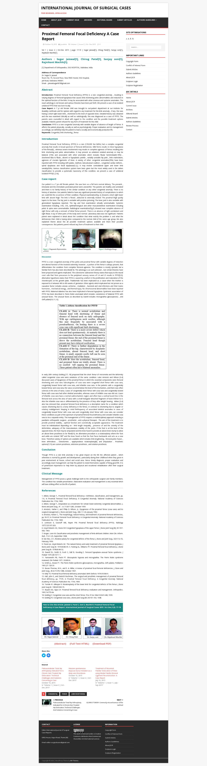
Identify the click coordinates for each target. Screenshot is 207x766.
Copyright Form (132, 61)
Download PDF (101, 643)
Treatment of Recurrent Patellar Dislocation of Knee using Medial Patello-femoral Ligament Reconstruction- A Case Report (106, 673)
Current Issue (72, 20)
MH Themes (74, 761)
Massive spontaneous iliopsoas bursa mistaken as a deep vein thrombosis (80, 670)
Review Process (132, 126)
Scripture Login (132, 81)
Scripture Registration (134, 85)
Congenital (53, 694)
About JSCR (56, 20)
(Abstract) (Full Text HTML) (71, 643)
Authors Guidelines (146, 20)
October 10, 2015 (51, 44)
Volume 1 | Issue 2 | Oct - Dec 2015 (83, 44)
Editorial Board (104, 20)
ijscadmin (63, 44)
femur (64, 694)
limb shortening (78, 694)
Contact (45, 25)
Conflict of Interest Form (135, 65)
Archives (88, 20)
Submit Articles (124, 20)
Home (43, 20)
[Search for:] (145, 47)
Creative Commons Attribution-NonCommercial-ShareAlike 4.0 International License (87, 736)
